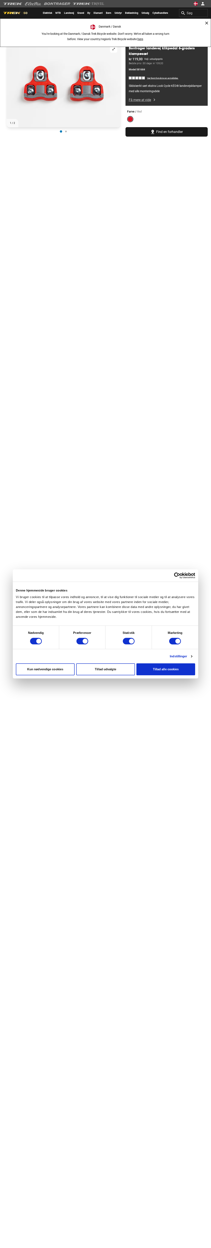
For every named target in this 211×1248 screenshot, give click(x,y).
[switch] (82, 641)
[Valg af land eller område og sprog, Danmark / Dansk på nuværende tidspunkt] (196, 4)
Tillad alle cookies (166, 669)
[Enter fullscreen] (113, 49)
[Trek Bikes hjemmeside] (12, 4)
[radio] (61, 131)
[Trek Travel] (88, 3)
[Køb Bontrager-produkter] (57, 3)
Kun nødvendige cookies (45, 669)
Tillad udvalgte (105, 669)
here (140, 39)
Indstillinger (178, 656)
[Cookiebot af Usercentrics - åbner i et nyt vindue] (177, 575)
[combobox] (193, 13)
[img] (137, 78)
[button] (64, 84)
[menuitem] (47, 13)
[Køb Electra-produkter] (33, 3)
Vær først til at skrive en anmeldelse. (162, 78)
